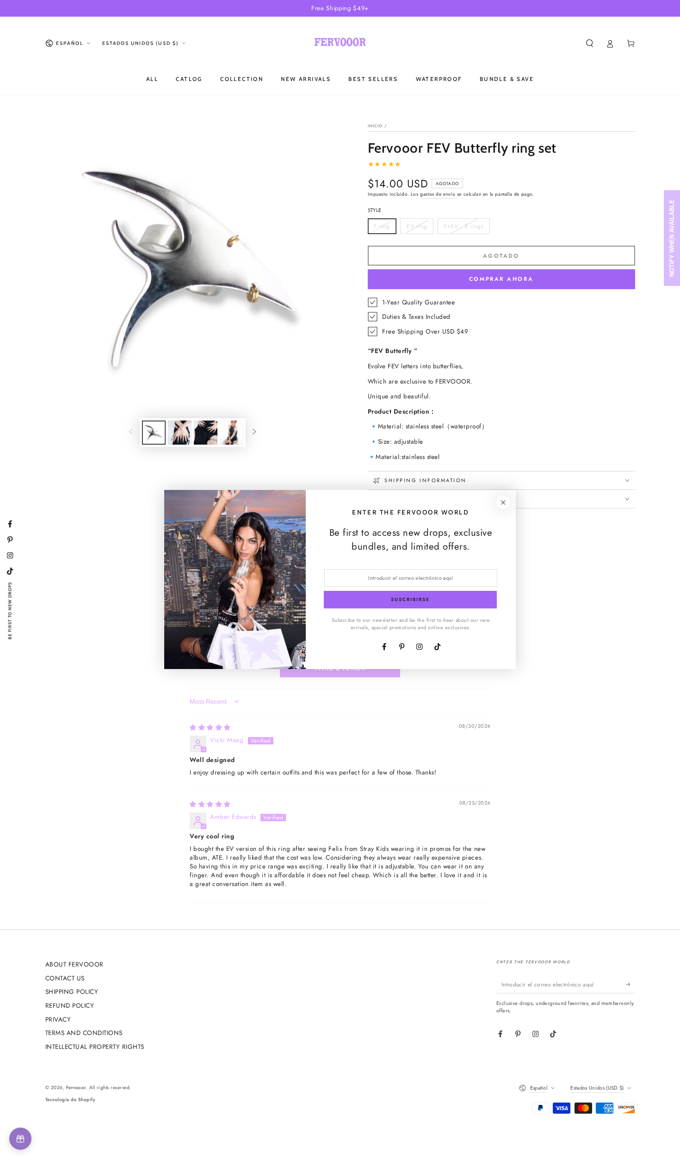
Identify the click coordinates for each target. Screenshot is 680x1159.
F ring (384, 228)
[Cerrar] (503, 502)
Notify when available (671, 238)
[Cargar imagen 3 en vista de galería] (180, 433)
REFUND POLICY (69, 1005)
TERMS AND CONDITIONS (84, 1032)
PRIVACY (58, 1019)
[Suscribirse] (630, 984)
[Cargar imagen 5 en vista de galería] (231, 433)
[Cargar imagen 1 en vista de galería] (154, 433)
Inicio (375, 126)
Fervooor (76, 1087)
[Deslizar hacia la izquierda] (130, 432)
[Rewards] (20, 1139)
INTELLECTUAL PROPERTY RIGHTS (94, 1046)
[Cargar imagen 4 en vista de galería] (205, 433)
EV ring (419, 228)
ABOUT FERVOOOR (74, 964)
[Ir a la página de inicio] (339, 43)
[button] (590, 43)
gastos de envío (437, 194)
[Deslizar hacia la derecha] (254, 432)
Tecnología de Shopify (70, 1099)
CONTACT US (65, 978)
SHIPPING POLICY (72, 991)
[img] (210, 727)
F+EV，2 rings (464, 228)
